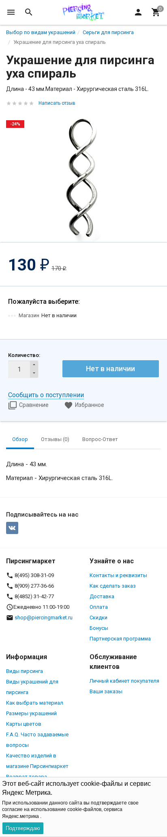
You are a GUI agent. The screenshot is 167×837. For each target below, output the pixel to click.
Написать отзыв (57, 103)
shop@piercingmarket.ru (44, 617)
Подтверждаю (23, 828)
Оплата (99, 607)
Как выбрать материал (34, 703)
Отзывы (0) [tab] (55, 439)
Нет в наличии (110, 368)
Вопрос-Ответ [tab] (100, 439)
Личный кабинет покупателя (124, 681)
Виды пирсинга (24, 671)
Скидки (98, 617)
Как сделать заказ (113, 586)
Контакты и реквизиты (118, 575)
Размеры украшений (31, 713)
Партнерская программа (120, 639)
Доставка (102, 596)
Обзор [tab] (20, 439)
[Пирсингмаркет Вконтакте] (12, 528)
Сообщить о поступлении (46, 395)
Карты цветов (23, 724)
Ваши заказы (106, 691)
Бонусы (99, 628)
